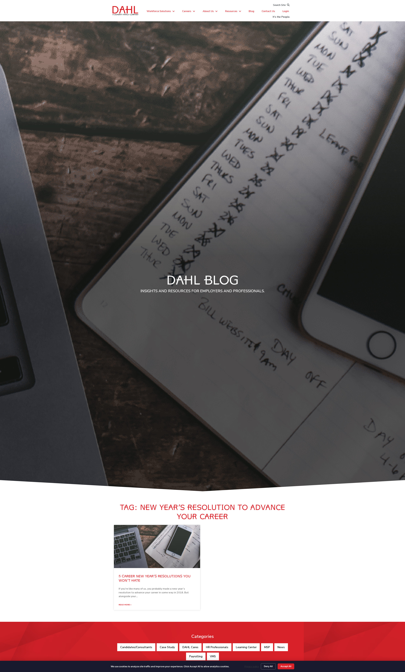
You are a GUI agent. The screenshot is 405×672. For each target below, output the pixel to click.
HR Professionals (217, 647)
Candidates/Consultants (136, 647)
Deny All (268, 666)
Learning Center (246, 647)
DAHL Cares (190, 647)
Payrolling (195, 656)
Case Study (167, 647)
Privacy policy (251, 666)
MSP (267, 647)
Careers (186, 11)
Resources (231, 11)
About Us (208, 11)
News (281, 647)
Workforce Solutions (159, 11)
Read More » (125, 604)
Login (286, 11)
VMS (213, 656)
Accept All (285, 666)
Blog (251, 11)
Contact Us (268, 11)
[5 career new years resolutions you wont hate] (157, 546)
